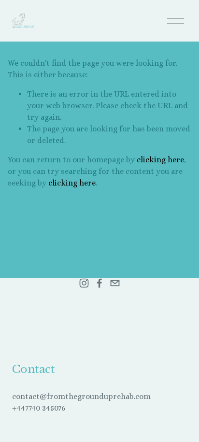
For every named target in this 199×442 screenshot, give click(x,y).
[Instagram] (84, 283)
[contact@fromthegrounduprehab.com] (115, 283)
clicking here (160, 159)
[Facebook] (99, 283)
